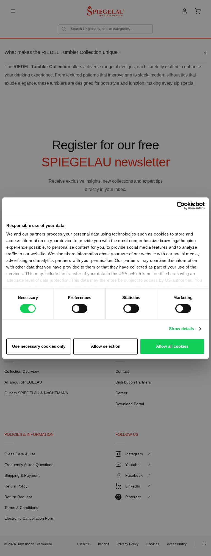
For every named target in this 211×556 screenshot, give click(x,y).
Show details (181, 329)
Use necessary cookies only (38, 346)
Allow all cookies (172, 346)
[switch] (79, 308)
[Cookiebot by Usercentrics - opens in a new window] (181, 205)
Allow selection (105, 346)
